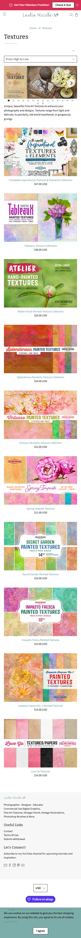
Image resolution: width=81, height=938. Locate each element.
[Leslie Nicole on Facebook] (9, 866)
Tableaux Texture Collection (40, 246)
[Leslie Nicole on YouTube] (22, 866)
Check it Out (63, 5)
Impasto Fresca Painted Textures (40, 640)
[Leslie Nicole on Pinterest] (18, 866)
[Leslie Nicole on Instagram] (14, 866)
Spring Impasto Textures (40, 508)
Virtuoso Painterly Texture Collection (40, 443)
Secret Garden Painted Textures (40, 574)
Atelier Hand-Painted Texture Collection (41, 311)
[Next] (71, 83)
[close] (77, 5)
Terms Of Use (11, 835)
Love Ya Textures (40, 771)
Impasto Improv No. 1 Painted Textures (40, 706)
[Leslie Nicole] (40, 15)
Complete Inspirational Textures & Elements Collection (40, 180)
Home (32, 28)
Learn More (10, 922)
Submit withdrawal (14, 839)
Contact (8, 831)
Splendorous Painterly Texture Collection (40, 377)
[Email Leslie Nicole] (5, 866)
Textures (47, 28)
